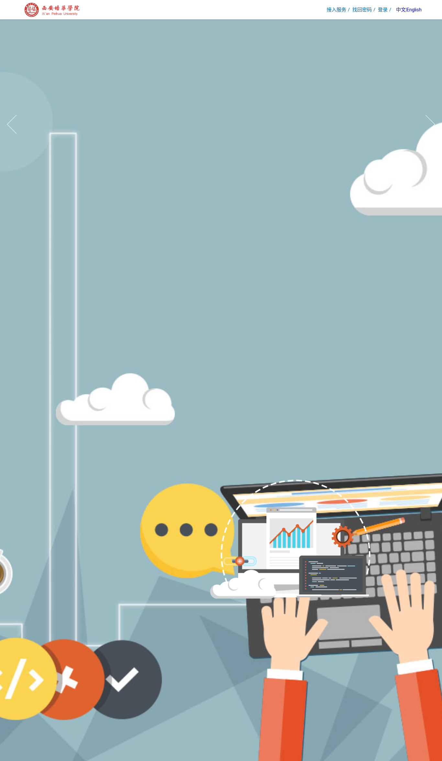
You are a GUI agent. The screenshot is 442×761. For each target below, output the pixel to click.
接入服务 (336, 10)
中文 (401, 10)
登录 (383, 10)
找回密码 (362, 10)
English (414, 10)
